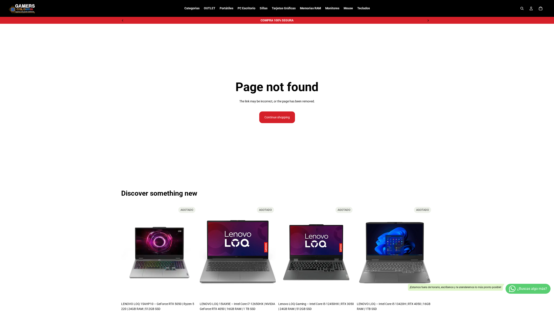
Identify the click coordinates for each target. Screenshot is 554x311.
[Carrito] (540, 8)
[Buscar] (522, 8)
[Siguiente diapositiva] (428, 20)
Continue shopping (277, 117)
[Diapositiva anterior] (122, 20)
